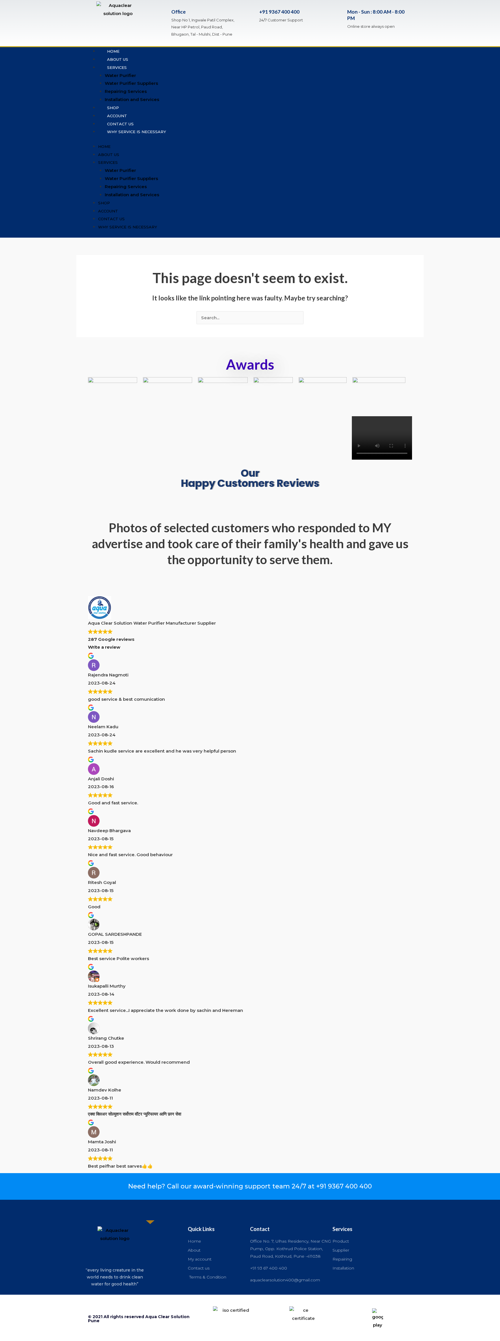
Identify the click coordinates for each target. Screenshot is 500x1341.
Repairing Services (126, 91)
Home (113, 51)
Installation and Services (132, 99)
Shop (113, 107)
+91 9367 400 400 (279, 12)
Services (117, 67)
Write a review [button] (104, 647)
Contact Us (120, 124)
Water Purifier (120, 75)
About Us (117, 59)
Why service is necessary (136, 131)
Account (117, 115)
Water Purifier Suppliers (131, 83)
